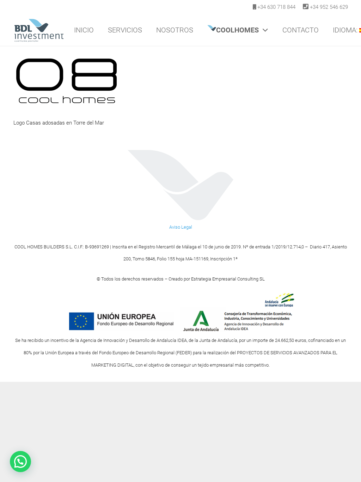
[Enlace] (39, 30)
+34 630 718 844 (276, 7)
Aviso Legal (180, 227)
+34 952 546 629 (329, 7)
